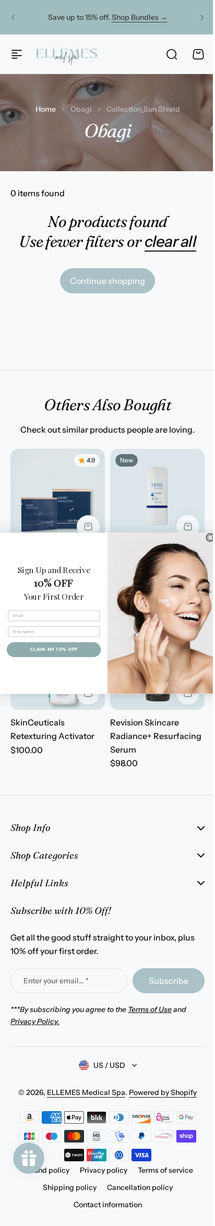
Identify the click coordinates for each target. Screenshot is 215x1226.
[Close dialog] (206, 537)
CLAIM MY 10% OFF (50, 649)
